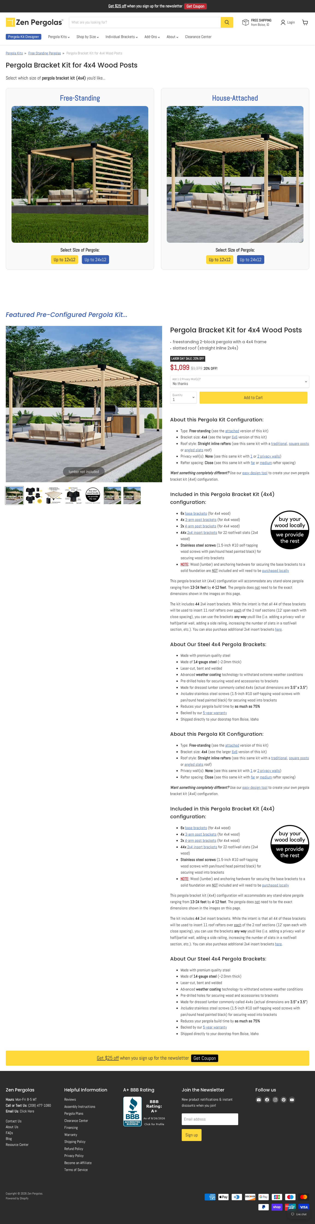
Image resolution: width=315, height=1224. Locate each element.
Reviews (70, 1099)
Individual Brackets (121, 36)
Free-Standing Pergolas (44, 53)
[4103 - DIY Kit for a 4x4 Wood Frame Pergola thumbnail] (54, 495)
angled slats (193, 449)
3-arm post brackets (201, 519)
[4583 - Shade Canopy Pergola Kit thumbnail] (93, 495)
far (253, 462)
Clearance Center (198, 36)
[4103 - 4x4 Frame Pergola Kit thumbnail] (34, 495)
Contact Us (13, 1121)
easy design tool (254, 472)
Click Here (27, 1111)
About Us (12, 1126)
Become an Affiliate (78, 1162)
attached (232, 430)
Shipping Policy (74, 1141)
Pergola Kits (58, 36)
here (278, 629)
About (171, 36)
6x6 (235, 437)
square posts (299, 443)
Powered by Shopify (17, 1198)
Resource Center (17, 1144)
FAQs (9, 1132)
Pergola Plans (73, 1113)
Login (291, 22)
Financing (71, 1127)
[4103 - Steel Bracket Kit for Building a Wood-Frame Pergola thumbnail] (132, 495)
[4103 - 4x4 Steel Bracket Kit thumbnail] (73, 495)
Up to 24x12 (95, 260)
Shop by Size (87, 36)
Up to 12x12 (64, 260)
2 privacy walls (268, 456)
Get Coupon (195, 6)
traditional (279, 443)
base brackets (196, 513)
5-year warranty (215, 712)
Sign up (191, 1135)
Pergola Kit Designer (23, 37)
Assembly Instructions (79, 1106)
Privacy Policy (73, 1155)
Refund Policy (73, 1148)
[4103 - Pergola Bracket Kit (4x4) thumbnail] (14, 495)
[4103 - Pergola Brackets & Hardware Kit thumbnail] (112, 495)
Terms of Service (76, 1169)
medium (266, 462)
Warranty (70, 1134)
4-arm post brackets (200, 526)
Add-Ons (151, 36)
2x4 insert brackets (202, 532)
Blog (9, 1138)
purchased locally (275, 570)
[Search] (227, 22)
